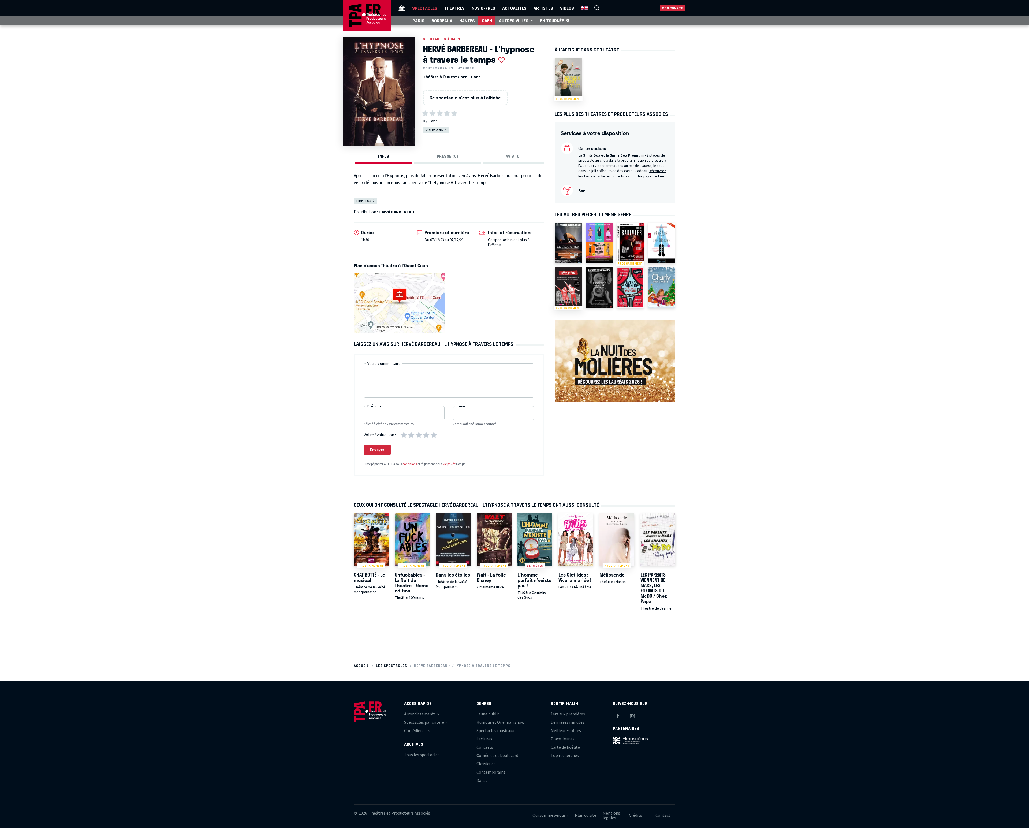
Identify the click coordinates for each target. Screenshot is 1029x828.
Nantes (467, 20)
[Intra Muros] (630, 287)
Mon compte (672, 8)
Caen (487, 20)
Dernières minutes (567, 722)
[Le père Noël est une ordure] (661, 243)
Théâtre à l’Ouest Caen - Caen (452, 77)
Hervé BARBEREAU (396, 212)
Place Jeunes (563, 739)
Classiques (485, 764)
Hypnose (466, 68)
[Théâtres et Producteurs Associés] (402, 8)
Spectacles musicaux (495, 731)
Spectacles (424, 8)
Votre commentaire (384, 363)
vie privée (449, 464)
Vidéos (567, 8)
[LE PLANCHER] (568, 243)
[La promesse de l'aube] (599, 287)
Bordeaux (441, 20)
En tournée (552, 20)
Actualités (514, 8)
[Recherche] (597, 8)
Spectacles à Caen (441, 39)
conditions (409, 464)
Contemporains (438, 68)
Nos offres (483, 8)
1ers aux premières (568, 714)
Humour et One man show (500, 722)
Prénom (374, 406)
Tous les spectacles (421, 755)
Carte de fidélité (565, 747)
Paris (418, 20)
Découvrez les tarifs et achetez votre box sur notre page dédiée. (622, 173)
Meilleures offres (566, 731)
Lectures (484, 739)
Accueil (361, 666)
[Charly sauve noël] (661, 287)
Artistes (543, 8)
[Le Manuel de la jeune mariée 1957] (599, 243)
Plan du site (585, 815)
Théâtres (454, 8)
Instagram (632, 715)
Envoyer (377, 449)
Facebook (618, 715)
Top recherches (565, 756)
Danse (482, 781)
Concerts (484, 747)
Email (461, 406)
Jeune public (487, 714)
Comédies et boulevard (497, 756)
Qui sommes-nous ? (550, 815)
